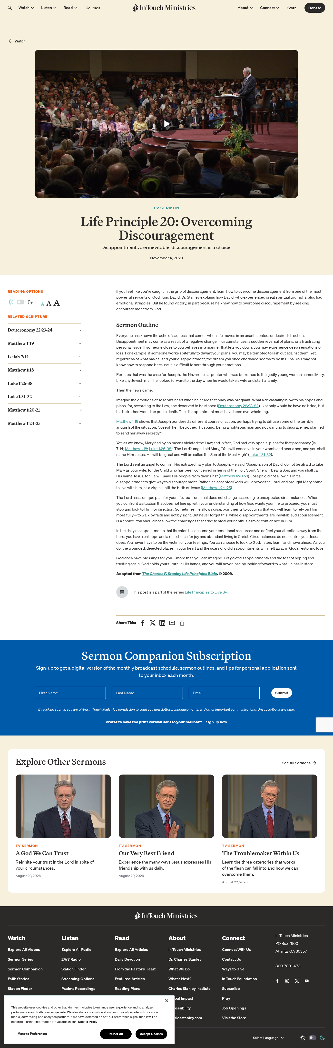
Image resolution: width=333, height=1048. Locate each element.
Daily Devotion (127, 959)
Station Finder (20, 988)
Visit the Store (234, 1017)
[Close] (166, 1000)
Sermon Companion (25, 969)
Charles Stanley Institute (189, 988)
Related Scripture (28, 316)
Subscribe (231, 988)
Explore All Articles (131, 949)
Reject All (116, 1034)
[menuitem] (277, 981)
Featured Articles (130, 978)
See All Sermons (296, 762)
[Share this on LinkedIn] (162, 623)
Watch (20, 41)
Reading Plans (127, 988)
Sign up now (216, 721)
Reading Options (25, 291)
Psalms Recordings (78, 988)
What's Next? (179, 978)
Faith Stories (18, 978)
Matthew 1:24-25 (216, 487)
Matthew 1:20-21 (234, 476)
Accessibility (179, 1008)
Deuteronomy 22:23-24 (238, 405)
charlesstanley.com (185, 1017)
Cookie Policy (87, 1022)
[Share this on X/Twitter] (153, 623)
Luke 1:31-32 (260, 454)
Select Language (265, 1038)
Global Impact (180, 998)
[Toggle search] (10, 8)
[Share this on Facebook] (143, 623)
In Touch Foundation (239, 978)
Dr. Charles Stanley (184, 959)
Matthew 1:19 (127, 421)
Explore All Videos (24, 949)
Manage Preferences (33, 1033)
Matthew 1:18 (136, 448)
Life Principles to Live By (206, 592)
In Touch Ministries (184, 949)
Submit (281, 692)
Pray (226, 998)
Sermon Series (20, 959)
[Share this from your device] (182, 623)
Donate (314, 7)
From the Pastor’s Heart (135, 969)
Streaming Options (77, 978)
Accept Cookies (151, 1034)
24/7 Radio (71, 959)
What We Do (179, 969)
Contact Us (231, 959)
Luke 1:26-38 (160, 448)
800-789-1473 (287, 965)
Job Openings (234, 1008)
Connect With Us (236, 949)
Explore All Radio (76, 949)
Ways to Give (233, 969)
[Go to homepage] (164, 8)
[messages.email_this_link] (172, 623)
